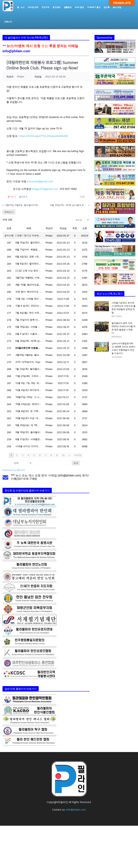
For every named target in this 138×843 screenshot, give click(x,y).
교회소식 (8, 21)
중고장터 (57, 7)
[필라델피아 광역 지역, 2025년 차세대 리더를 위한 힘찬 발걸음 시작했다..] (102, 327)
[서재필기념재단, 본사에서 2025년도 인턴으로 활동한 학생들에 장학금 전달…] (102, 306)
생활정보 (68, 7)
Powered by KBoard (14, 470)
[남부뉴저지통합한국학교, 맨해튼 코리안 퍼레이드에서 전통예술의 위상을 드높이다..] (102, 347)
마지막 (77, 455)
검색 (75, 462)
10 (63, 455)
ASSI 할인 (79, 7)
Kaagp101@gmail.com (45, 188)
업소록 (107, 7)
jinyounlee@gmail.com (40, 181)
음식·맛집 (117, 7)
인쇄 (82, 196)
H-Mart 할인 (93, 7)
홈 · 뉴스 (21, 7)
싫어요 (23, 196)
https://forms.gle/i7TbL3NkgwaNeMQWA (43, 135)
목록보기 (9, 212)
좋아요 (12, 196)
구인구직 (45, 7)
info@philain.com (16, 51)
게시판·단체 (33, 7)
